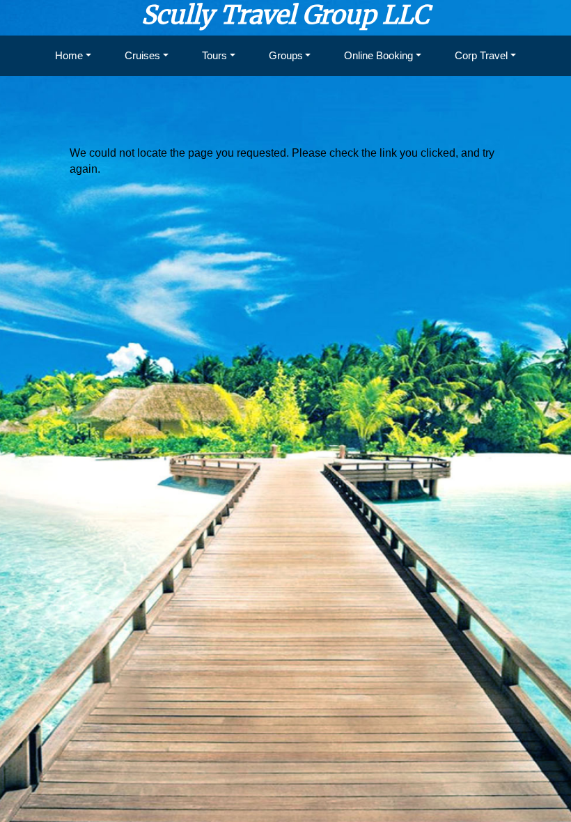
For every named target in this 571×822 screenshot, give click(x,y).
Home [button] (69, 55)
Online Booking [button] (378, 55)
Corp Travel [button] (481, 55)
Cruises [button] (142, 55)
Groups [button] (286, 55)
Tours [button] (214, 55)
